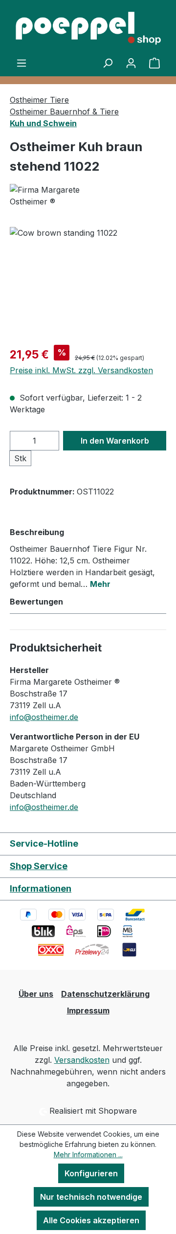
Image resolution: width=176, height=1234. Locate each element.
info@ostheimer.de (44, 717)
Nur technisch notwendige (91, 1197)
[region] (88, 282)
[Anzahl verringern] (20, 440)
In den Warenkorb (115, 441)
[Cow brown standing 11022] (88, 282)
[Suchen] (107, 62)
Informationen (40, 888)
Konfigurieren (91, 1173)
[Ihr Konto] (131, 62)
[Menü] (21, 62)
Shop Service (38, 866)
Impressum (88, 1010)
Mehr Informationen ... (88, 1154)
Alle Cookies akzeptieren (91, 1220)
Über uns (36, 994)
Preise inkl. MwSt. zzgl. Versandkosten (81, 370)
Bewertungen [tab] (36, 601)
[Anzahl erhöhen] (49, 440)
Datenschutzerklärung (105, 994)
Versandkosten (82, 1060)
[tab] (85, 557)
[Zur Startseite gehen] (88, 28)
